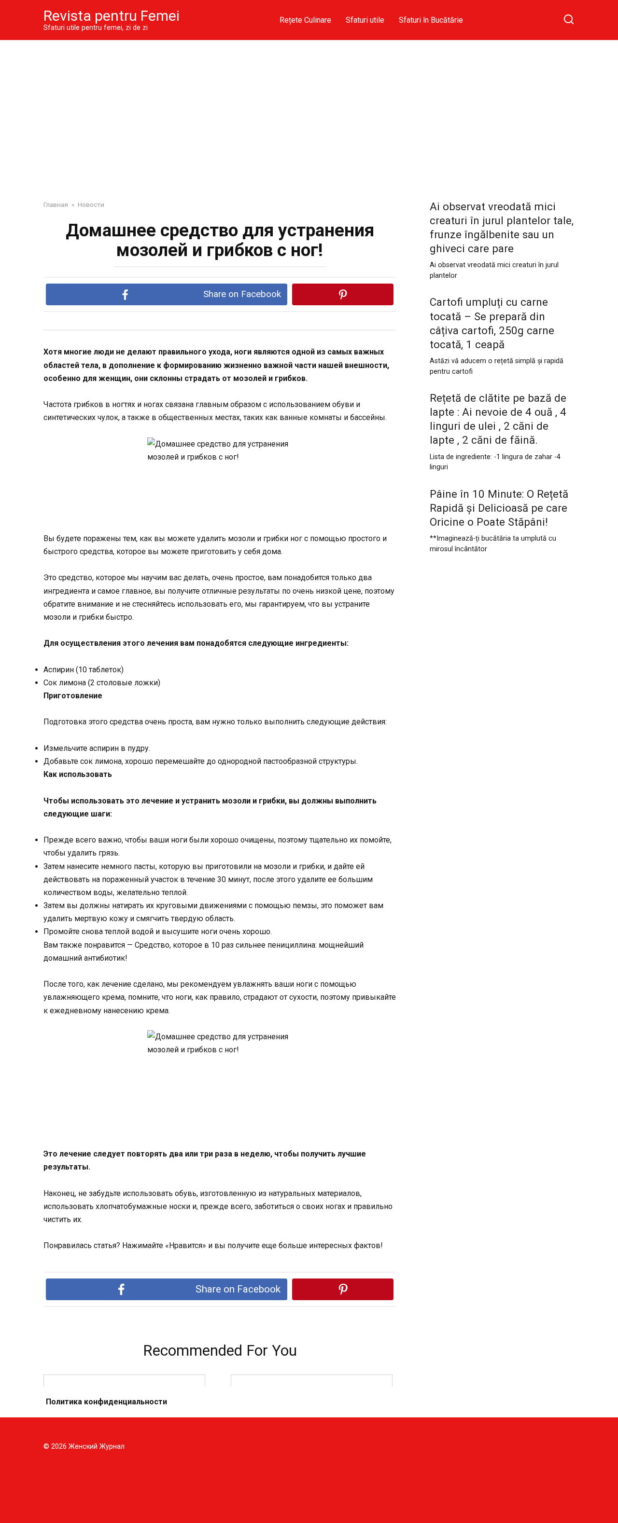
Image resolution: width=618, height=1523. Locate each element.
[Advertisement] (309, 112)
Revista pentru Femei (111, 15)
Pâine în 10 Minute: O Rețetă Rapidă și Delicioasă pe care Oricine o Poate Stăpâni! (499, 508)
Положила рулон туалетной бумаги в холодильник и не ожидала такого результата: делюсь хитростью (124, 1408)
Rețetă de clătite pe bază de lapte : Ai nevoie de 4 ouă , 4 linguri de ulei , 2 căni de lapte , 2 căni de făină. (498, 419)
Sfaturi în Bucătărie (431, 20)
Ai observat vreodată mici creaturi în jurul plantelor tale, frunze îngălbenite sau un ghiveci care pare (502, 227)
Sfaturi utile (365, 20)
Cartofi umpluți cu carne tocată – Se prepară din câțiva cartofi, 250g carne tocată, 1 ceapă (492, 323)
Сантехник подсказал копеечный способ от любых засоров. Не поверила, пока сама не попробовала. (311, 1408)
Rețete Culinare (305, 20)
